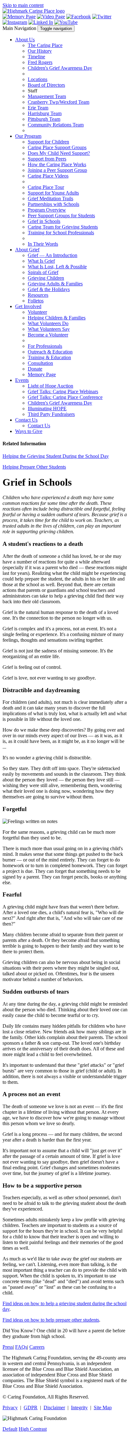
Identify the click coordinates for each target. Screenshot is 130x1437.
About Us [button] (25, 39)
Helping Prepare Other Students (34, 467)
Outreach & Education (50, 351)
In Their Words (43, 244)
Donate (35, 368)
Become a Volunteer (48, 334)
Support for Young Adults (53, 193)
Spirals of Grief (43, 272)
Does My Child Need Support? (59, 153)
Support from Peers (47, 158)
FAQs (21, 1347)
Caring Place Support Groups (57, 147)
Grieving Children (46, 278)
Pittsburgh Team (44, 119)
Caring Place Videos (48, 175)
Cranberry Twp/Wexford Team (58, 102)
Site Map (103, 1407)
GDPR (31, 1407)
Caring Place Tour (46, 187)
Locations (37, 79)
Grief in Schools (44, 221)
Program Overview (47, 210)
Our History (40, 51)
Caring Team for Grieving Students (63, 227)
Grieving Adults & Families (55, 283)
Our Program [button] (28, 136)
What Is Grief (41, 261)
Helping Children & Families (57, 317)
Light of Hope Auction (50, 385)
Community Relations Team (56, 124)
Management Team (47, 96)
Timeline (36, 56)
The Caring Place (45, 45)
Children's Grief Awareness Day (60, 68)
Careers (36, 1347)
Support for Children (48, 141)
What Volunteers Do (48, 323)
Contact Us (39, 425)
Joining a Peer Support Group (57, 170)
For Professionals (45, 346)
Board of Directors (46, 85)
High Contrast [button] (33, 1429)
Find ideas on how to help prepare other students (51, 1320)
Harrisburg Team (45, 113)
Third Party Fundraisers (51, 414)
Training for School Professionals (61, 232)
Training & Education (49, 357)
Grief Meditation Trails (50, 198)
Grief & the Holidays (49, 289)
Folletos (36, 300)
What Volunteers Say (49, 329)
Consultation (40, 363)
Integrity (79, 1407)
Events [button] (22, 380)
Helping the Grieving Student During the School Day (56, 456)
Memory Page (42, 374)
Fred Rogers (40, 62)
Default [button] (10, 1429)
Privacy (10, 1407)
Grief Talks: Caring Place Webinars (63, 391)
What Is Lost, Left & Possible (57, 266)
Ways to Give (28, 431)
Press (8, 1347)
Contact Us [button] (26, 420)
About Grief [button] (27, 249)
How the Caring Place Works (57, 164)
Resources (38, 295)
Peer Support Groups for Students (61, 215)
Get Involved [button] (28, 306)
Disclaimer (54, 1407)
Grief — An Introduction (52, 255)
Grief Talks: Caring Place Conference (65, 397)
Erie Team (38, 107)
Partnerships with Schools (53, 204)
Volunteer (37, 312)
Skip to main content (23, 5)
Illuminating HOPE (47, 408)
